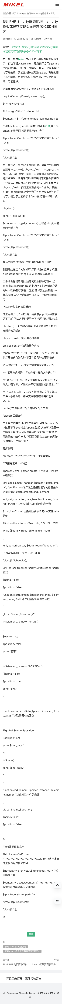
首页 (14, 13)
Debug (21, 13)
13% (57, 901)
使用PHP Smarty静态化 (37, 13)
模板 (20, 58)
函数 (47, 126)
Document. (34, 993)
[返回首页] (15, 4)
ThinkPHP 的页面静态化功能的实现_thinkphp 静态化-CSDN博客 (16, 964)
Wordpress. (12, 993)
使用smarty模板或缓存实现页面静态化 (22, 951)
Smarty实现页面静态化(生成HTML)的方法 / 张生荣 (45, 964)
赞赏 (31, 934)
